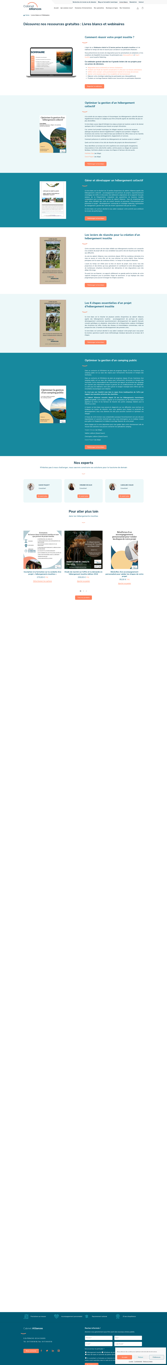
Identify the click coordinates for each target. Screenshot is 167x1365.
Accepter (124, 1357)
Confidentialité (138, 1361)
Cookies (131, 1361)
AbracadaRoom (128, 55)
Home (27, 15)
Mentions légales (148, 1361)
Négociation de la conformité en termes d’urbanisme (105, 68)
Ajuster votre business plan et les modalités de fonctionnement (109, 74)
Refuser (140, 1357)
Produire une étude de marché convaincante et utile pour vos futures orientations (115, 70)
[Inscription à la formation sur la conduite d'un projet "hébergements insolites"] (42, 550)
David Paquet (89, 157)
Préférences (156, 1357)
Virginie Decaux (90, 430)
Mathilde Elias (89, 153)
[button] (94, 86)
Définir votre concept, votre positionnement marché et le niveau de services (113, 72)
